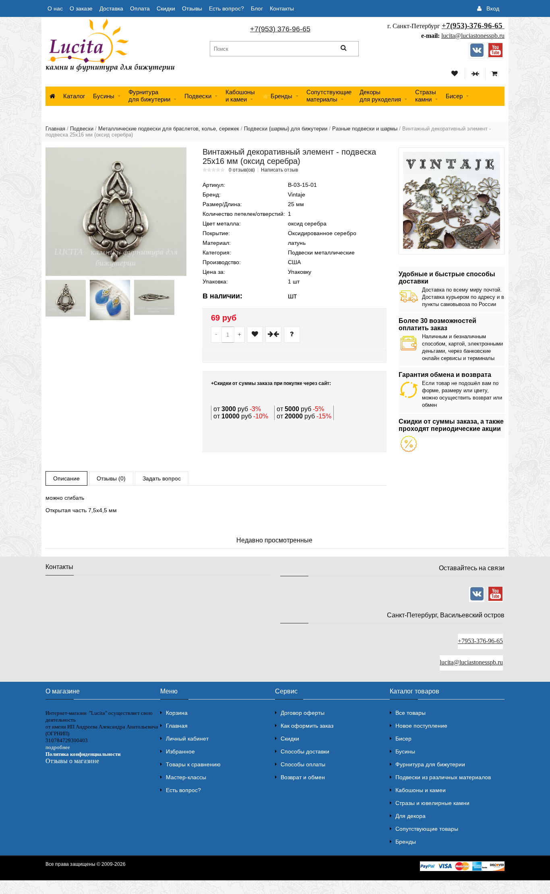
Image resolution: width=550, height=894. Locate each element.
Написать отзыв (279, 170)
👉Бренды (277, 96)
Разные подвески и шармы (364, 129)
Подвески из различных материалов (443, 777)
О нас (55, 8)
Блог (257, 8)
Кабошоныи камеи (240, 96)
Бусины (103, 96)
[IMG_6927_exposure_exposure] (65, 298)
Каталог (74, 96)
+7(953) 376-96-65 (280, 29)
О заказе (81, 8)
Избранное (180, 751)
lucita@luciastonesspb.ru (473, 35)
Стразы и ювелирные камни (432, 803)
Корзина (177, 713)
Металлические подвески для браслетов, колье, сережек (168, 129)
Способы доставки (305, 751)
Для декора (410, 816)
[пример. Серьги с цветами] (110, 300)
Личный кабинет (187, 738)
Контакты (282, 8)
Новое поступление (421, 725)
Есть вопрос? (226, 8)
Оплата (140, 8)
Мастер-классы (186, 777)
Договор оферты (303, 713)
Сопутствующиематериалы (329, 96)
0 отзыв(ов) (242, 170)
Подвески (197, 96)
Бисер (454, 96)
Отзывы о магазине (72, 760)
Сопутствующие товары (426, 829)
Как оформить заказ (307, 725)
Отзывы (192, 8)
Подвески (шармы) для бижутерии (285, 129)
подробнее (57, 747)
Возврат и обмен (303, 777)
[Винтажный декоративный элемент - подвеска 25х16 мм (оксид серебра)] (115, 211)
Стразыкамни (425, 96)
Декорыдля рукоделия (380, 96)
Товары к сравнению (193, 764)
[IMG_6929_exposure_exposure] (154, 297)
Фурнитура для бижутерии (149, 96)
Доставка (111, 8)
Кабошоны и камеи (420, 790)
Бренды (405, 841)
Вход (492, 8)
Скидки (166, 8)
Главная (55, 129)
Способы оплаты (303, 764)
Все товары (410, 713)
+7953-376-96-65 (480, 640)
